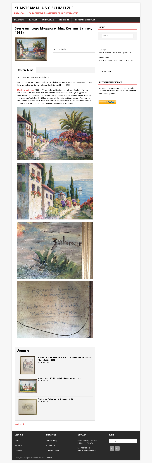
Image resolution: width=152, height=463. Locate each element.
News (17, 440)
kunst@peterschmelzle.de (87, 450)
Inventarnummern (52, 450)
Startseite (19, 20)
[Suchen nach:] (117, 36)
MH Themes (48, 458)
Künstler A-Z (48, 20)
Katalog (33, 20)
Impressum (19, 450)
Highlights (64, 20)
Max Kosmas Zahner (25, 90)
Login (109, 71)
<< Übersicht (20, 424)
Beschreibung (25, 70)
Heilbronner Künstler (84, 20)
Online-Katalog (51, 440)
